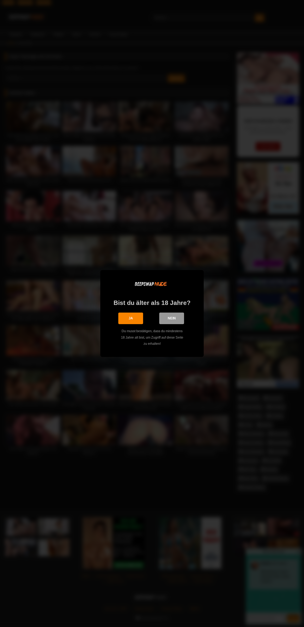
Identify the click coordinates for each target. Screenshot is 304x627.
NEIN (172, 318)
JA (131, 318)
